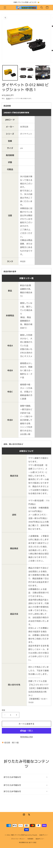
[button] (5, 7)
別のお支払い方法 (26, 737)
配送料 (8, 98)
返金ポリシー (43, 835)
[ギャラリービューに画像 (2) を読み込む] (26, 72)
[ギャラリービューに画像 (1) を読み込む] (10, 72)
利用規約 (30, 839)
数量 (3, 710)
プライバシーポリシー (18, 839)
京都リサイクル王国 (17, 835)
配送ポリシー (40, 839)
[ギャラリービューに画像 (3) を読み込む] (42, 72)
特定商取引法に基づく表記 (27, 842)
